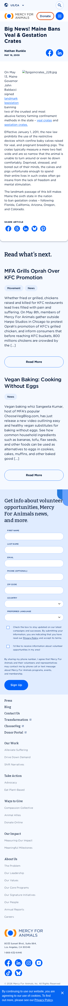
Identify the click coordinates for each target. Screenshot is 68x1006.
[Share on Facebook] (49, 53)
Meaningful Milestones (18, 847)
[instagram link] (29, 963)
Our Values (11, 880)
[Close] (62, 993)
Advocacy (10, 782)
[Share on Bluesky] (34, 229)
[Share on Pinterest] (43, 229)
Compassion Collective (18, 807)
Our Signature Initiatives (19, 894)
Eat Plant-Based (14, 789)
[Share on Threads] (17, 229)
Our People (11, 902)
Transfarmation (16, 719)
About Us (10, 859)
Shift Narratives (14, 764)
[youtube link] (39, 963)
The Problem (12, 865)
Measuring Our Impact (18, 840)
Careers (9, 916)
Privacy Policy (43, 1000)
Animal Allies (12, 815)
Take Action (13, 776)
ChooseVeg (12, 726)
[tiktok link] (8, 973)
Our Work (11, 743)
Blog (7, 707)
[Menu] (60, 16)
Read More (34, 362)
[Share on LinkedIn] (60, 53)
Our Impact (12, 834)
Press (8, 700)
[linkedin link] (18, 963)
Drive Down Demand (17, 757)
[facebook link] (8, 963)
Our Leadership (14, 873)
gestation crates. (16, 124)
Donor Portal (13, 732)
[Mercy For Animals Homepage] (23, 933)
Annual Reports (14, 909)
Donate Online (13, 822)
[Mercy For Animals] (18, 16)
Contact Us (12, 713)
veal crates (44, 120)
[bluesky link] (18, 973)
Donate (45, 16)
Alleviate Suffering (16, 749)
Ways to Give (13, 801)
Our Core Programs (16, 887)
